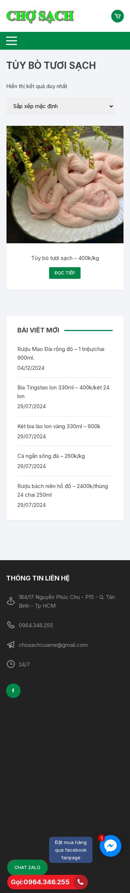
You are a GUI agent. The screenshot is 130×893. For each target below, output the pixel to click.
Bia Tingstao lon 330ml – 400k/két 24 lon (63, 392)
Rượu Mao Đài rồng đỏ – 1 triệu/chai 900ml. (60, 353)
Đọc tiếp (65, 273)
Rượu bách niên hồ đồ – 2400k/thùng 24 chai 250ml (62, 490)
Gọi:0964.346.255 (40, 882)
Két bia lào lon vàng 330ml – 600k (58, 426)
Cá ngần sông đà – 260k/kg (51, 455)
